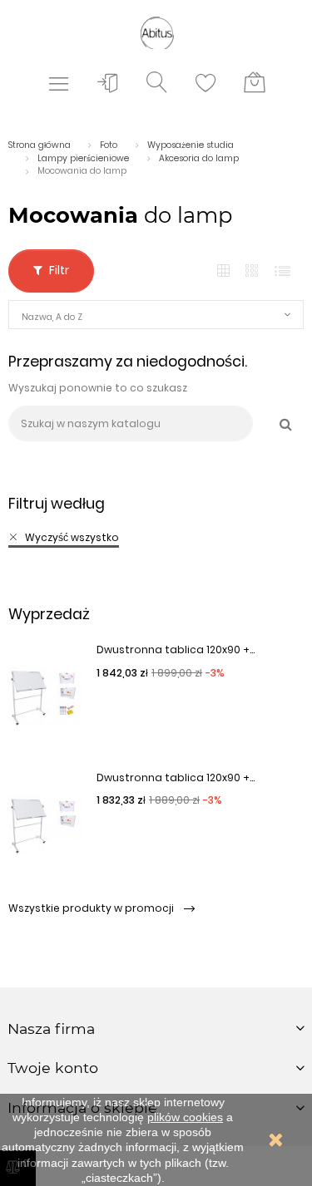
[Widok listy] (282, 271)
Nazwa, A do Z (52, 317)
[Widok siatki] (223, 271)
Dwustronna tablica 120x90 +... (176, 649)
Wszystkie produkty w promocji (92, 908)
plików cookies (185, 1117)
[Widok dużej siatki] (253, 271)
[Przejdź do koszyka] (254, 83)
